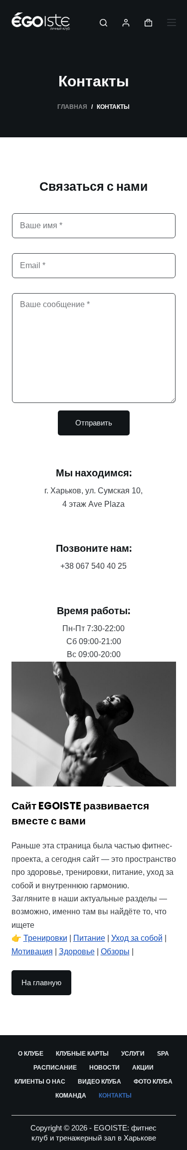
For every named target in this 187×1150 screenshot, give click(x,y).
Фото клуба (153, 1081)
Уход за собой (137, 938)
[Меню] (171, 22)
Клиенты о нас (39, 1081)
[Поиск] (103, 22)
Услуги (133, 1053)
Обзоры (115, 951)
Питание (89, 938)
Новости (104, 1067)
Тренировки (45, 938)
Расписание (55, 1067)
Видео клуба (99, 1081)
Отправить (93, 422)
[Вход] (126, 22)
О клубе (30, 1053)
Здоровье (77, 951)
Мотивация (32, 951)
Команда (70, 1095)
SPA (163, 1053)
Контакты (115, 1095)
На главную (41, 982)
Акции (143, 1067)
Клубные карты (82, 1053)
